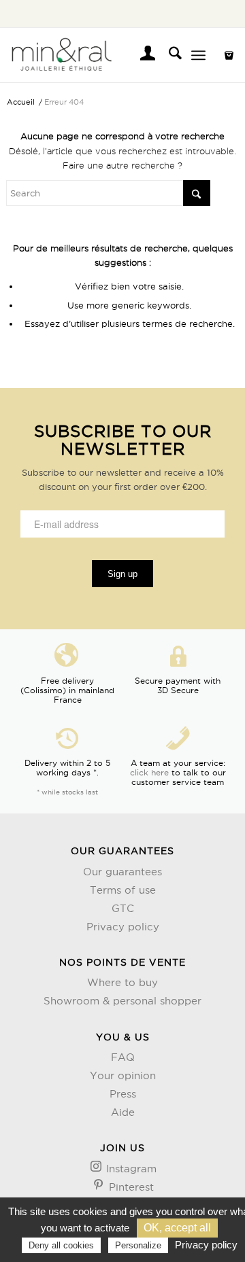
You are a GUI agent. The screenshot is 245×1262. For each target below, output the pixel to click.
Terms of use (123, 890)
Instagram (130, 1168)
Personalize (138, 1245)
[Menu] (198, 55)
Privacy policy (122, 926)
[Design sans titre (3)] (99, 55)
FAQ (123, 1057)
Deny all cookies (61, 1245)
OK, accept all (177, 1227)
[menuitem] (141, 55)
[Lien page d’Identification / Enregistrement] (141, 55)
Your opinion (123, 1075)
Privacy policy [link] (206, 1244)
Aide (123, 1112)
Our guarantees (122, 871)
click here (149, 772)
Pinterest (129, 1187)
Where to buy (122, 982)
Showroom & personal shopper (122, 1000)
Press (123, 1094)
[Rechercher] (168, 55)
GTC (123, 908)
